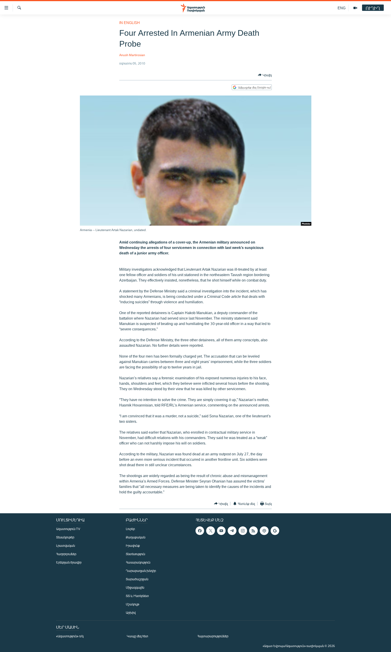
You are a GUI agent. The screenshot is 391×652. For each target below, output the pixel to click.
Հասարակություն (138, 562)
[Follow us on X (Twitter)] (210, 530)
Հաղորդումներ (66, 554)
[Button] (265, 75)
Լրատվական (65, 545)
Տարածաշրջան (137, 579)
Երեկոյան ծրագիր (68, 562)
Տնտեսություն (135, 554)
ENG (342, 8)
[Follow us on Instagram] (242, 530)
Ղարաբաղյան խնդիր (141, 571)
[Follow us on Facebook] (200, 530)
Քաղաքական (135, 537)
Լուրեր (130, 529)
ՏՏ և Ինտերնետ (137, 596)
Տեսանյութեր (65, 537)
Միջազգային (135, 587)
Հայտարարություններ (212, 636)
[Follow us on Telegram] (232, 530)
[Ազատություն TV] (355, 8)
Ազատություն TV (68, 529)
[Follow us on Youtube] (221, 530)
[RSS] (253, 530)
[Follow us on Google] (275, 530)
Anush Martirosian (132, 55)
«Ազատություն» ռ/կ (69, 636)
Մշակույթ (132, 604)
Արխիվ (131, 612)
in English (129, 22)
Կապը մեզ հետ (137, 636)
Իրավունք (133, 545)
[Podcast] (264, 530)
